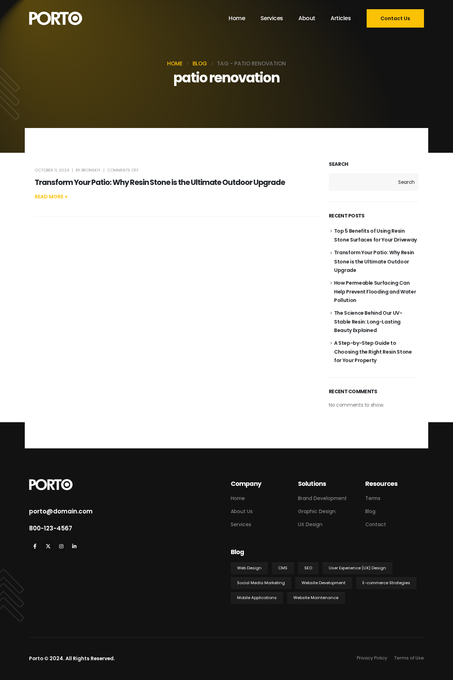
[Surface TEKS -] (55, 18)
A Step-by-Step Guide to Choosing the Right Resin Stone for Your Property (373, 351)
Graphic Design (317, 511)
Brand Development (322, 498)
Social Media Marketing (261, 583)
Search (338, 164)
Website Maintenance (315, 597)
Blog (370, 511)
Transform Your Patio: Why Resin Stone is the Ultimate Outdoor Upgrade (160, 182)
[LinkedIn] (74, 546)
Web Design (249, 568)
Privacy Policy (372, 658)
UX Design (310, 524)
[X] (48, 546)
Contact (375, 524)
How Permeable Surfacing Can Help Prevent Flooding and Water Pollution (375, 291)
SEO (308, 568)
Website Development (323, 583)
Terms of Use (409, 658)
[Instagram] (61, 546)
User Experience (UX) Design (357, 568)
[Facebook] (35, 546)
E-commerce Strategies (386, 583)
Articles (341, 18)
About (306, 18)
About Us (242, 511)
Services (271, 18)
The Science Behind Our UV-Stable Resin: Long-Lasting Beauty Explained (368, 321)
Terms (372, 498)
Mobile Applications (257, 597)
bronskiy (91, 170)
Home (237, 18)
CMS (282, 568)
